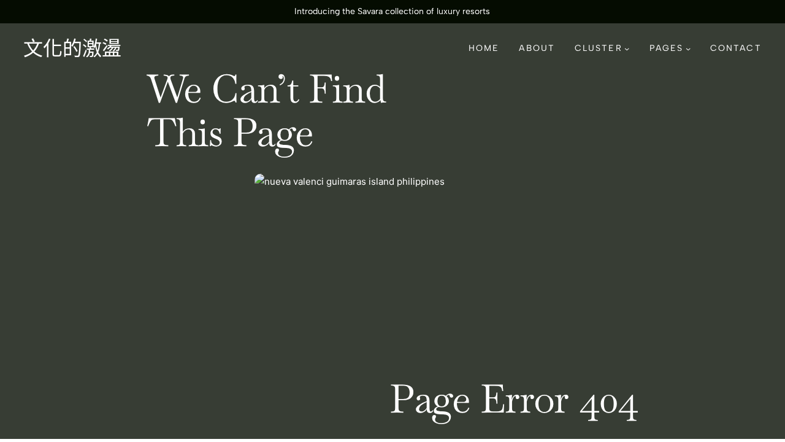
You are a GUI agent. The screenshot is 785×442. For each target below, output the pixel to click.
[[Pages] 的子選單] (688, 48)
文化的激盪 (72, 48)
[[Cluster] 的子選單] (626, 48)
